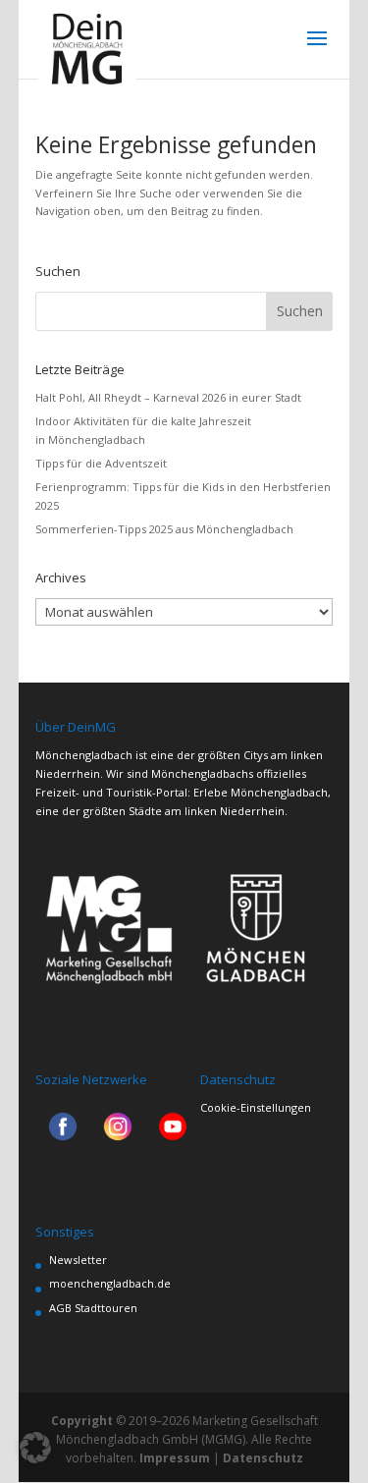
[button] (35, 1447)
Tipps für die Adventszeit (101, 463)
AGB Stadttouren (93, 1307)
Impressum (174, 1458)
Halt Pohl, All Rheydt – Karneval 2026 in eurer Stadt (168, 397)
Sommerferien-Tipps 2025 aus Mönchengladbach (164, 529)
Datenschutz (263, 1458)
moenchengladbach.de (110, 1283)
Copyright (82, 1420)
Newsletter (78, 1259)
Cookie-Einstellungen (255, 1107)
